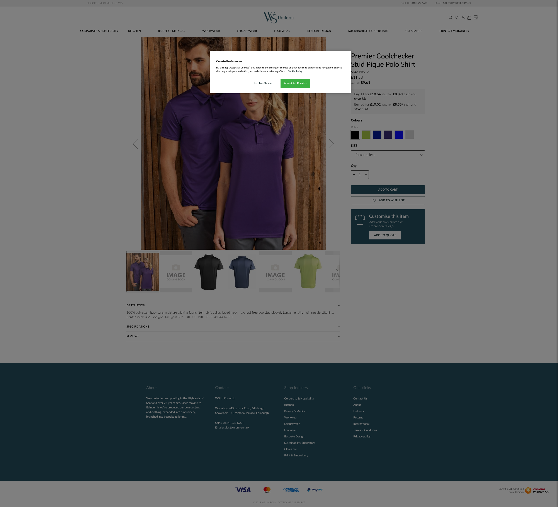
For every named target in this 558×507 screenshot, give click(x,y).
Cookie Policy (295, 71)
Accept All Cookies (295, 83)
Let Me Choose (263, 83)
